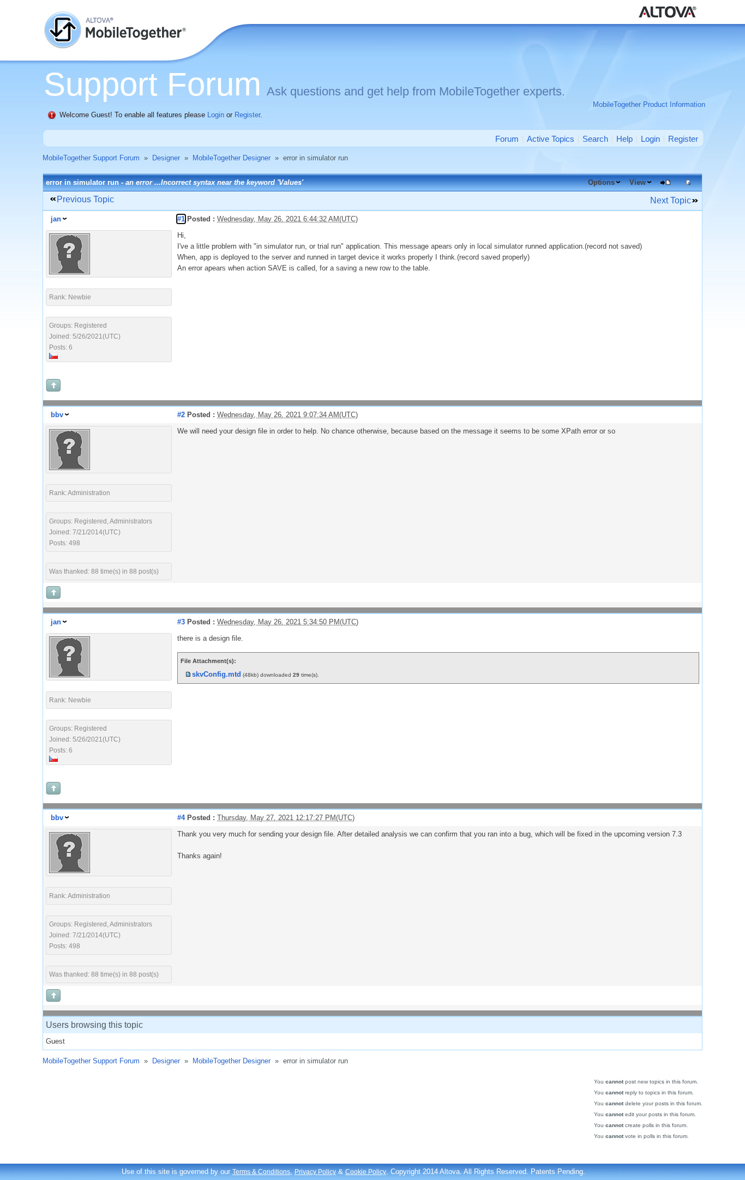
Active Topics (550, 138)
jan (56, 219)
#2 (181, 415)
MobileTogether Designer (232, 158)
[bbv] (69, 467)
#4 (181, 818)
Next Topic (670, 200)
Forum (507, 138)
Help (624, 138)
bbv (57, 415)
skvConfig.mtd (216, 674)
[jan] (69, 272)
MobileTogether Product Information (649, 104)
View (637, 182)
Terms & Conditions (261, 1172)
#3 (181, 622)
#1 (181, 219)
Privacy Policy (315, 1172)
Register (247, 115)
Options (601, 182)
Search (595, 138)
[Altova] (669, 5)
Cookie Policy (365, 1172)
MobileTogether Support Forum (91, 158)
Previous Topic (85, 199)
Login (215, 115)
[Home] (116, 16)
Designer (166, 158)
